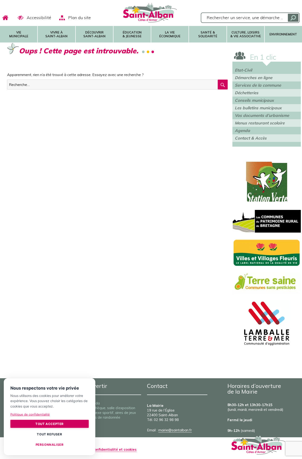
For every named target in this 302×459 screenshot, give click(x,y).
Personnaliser (50, 444)
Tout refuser (49, 434)
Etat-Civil (243, 70)
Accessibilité (39, 17)
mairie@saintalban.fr (175, 430)
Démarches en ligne (253, 77)
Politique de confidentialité (30, 414)
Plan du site (79, 17)
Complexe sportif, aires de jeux (110, 412)
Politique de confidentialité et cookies (103, 449)
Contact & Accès (251, 138)
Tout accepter (49, 424)
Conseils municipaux (254, 100)
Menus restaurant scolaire (260, 122)
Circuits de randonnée (102, 417)
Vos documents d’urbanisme (262, 115)
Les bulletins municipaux (258, 107)
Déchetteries (246, 92)
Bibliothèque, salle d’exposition (110, 408)
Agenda (242, 130)
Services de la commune (258, 85)
